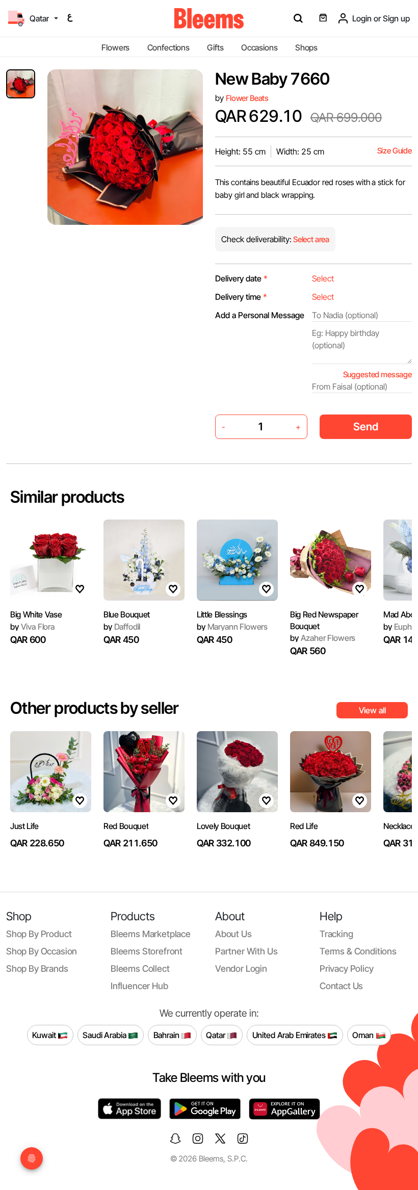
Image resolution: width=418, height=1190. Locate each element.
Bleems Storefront (146, 951)
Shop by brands (37, 968)
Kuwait (45, 1034)
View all (372, 710)
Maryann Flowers (232, 627)
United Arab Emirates (290, 1034)
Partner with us (246, 951)
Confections (168, 47)
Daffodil (121, 627)
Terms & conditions (358, 951)
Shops (306, 47)
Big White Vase (36, 614)
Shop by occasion (41, 951)
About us (233, 933)
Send (365, 426)
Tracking (336, 933)
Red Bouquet (125, 826)
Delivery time (241, 297)
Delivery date (241, 278)
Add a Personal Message (259, 315)
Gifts (215, 47)
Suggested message (377, 374)
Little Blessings (222, 614)
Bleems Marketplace (151, 933)
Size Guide (394, 151)
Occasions (259, 47)
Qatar (216, 1034)
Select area (310, 239)
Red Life (304, 826)
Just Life (24, 826)
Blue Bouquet (126, 614)
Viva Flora (32, 627)
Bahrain (167, 1034)
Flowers (115, 47)
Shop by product (38, 933)
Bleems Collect (140, 968)
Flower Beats (247, 98)
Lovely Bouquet (223, 826)
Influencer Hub (139, 985)
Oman (363, 1034)
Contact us (341, 985)
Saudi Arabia (105, 1034)
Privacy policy (347, 968)
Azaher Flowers (322, 638)
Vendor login (241, 968)
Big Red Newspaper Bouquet (324, 620)
